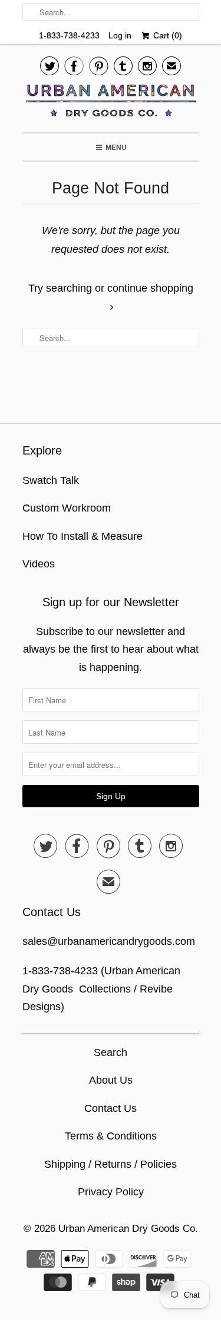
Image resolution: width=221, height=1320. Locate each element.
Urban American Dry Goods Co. (128, 1228)
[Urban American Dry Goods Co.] (110, 103)
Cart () (166, 35)
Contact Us (110, 1108)
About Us (111, 1080)
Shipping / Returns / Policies (110, 1164)
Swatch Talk (50, 480)
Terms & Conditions (111, 1136)
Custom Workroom (66, 508)
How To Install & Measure (82, 536)
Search (110, 1052)
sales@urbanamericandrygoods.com (108, 941)
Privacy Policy (111, 1192)
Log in (119, 35)
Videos (38, 564)
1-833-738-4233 (69, 35)
